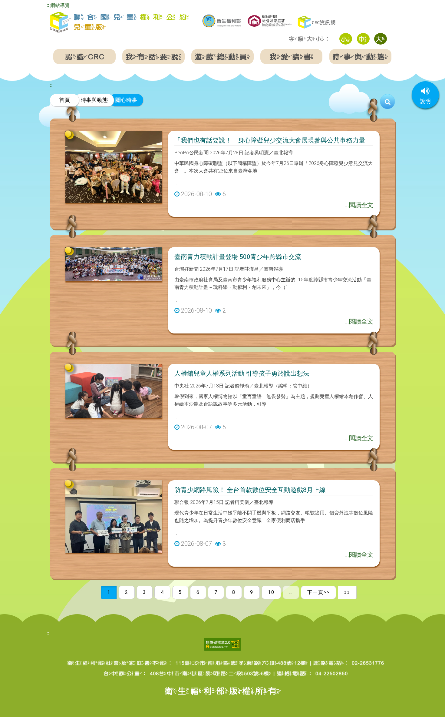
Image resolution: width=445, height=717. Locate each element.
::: (47, 5)
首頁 (64, 100)
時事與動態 (94, 100)
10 (271, 592)
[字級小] (345, 39)
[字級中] (363, 39)
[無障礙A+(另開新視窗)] (222, 644)
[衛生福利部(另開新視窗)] (221, 20)
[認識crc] (84, 56)
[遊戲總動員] (222, 56)
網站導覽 (60, 5)
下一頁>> (318, 592)
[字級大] (380, 39)
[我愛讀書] (291, 56)
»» (347, 592)
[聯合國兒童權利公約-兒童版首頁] (119, 22)
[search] (387, 101)
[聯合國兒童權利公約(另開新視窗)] (317, 21)
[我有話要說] (153, 56)
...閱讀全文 (358, 205)
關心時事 (126, 100)
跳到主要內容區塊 (19, 4)
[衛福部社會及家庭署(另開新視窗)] (269, 20)
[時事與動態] (360, 56)
